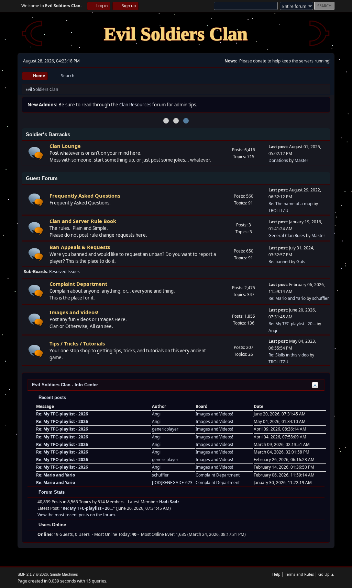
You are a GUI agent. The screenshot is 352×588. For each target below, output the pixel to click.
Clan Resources (135, 105)
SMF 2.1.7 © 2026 (33, 574)
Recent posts (51, 397)
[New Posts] (36, 153)
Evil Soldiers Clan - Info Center (65, 384)
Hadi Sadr (169, 502)
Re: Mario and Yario (287, 298)
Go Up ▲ (326, 574)
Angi (272, 330)
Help (276, 574)
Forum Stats (51, 492)
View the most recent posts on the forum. (76, 515)
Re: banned (279, 261)
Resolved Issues (64, 271)
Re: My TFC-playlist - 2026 (62, 414)
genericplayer (165, 429)
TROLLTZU (278, 210)
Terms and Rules (299, 574)
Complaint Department (78, 283)
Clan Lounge (65, 145)
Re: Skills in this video (288, 355)
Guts (300, 261)
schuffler (320, 298)
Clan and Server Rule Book (83, 220)
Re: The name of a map (290, 204)
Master (301, 160)
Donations (278, 160)
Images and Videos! (74, 312)
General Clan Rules (286, 235)
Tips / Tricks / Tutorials (77, 343)
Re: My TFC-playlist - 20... (292, 324)
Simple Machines (64, 574)
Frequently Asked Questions (85, 195)
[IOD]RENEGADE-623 (172, 482)
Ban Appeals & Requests (80, 247)
